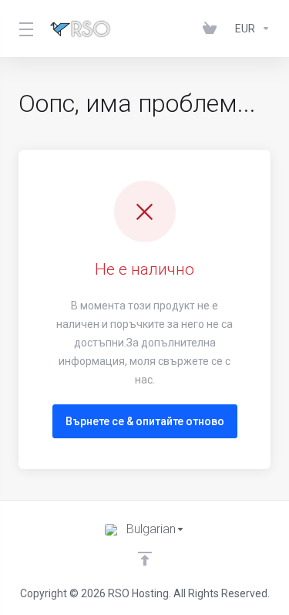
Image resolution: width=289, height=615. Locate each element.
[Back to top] (145, 559)
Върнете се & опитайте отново (145, 421)
